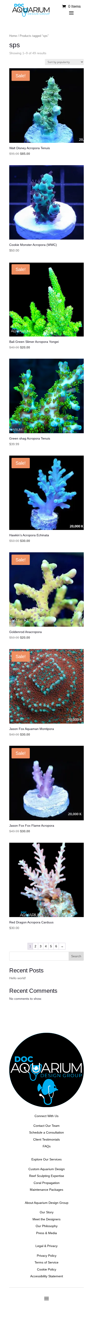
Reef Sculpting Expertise (46, 1176)
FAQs (47, 1146)
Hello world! (17, 978)
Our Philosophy (47, 1226)
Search (76, 956)
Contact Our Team (46, 1125)
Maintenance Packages (46, 1189)
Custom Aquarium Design (46, 1169)
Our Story (46, 1212)
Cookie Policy (46, 1269)
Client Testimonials (46, 1139)
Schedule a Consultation (46, 1132)
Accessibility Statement (46, 1276)
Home (13, 36)
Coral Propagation (47, 1183)
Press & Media (46, 1233)
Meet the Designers (46, 1219)
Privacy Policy (46, 1255)
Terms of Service (46, 1262)
